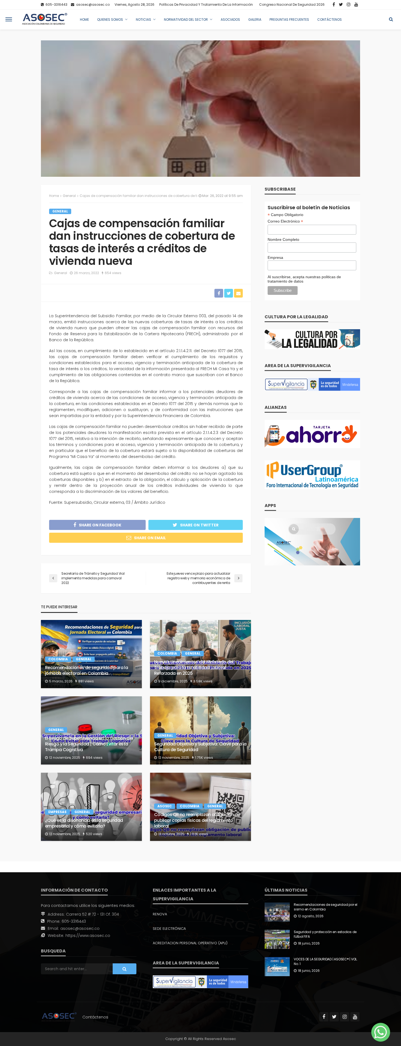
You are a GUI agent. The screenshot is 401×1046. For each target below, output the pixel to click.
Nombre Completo (283, 239)
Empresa (275, 257)
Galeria (254, 19)
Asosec (164, 806)
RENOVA (160, 914)
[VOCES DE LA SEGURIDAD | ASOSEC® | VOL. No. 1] (277, 966)
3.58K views (203, 681)
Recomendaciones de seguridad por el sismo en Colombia (325, 907)
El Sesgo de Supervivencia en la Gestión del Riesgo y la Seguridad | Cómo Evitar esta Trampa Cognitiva (89, 744)
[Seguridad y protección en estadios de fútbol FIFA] (277, 939)
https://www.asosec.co (87, 935)
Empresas (57, 812)
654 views (113, 273)
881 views (86, 681)
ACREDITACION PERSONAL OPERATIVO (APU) (190, 943)
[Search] (391, 19)
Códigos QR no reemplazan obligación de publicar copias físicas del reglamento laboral (197, 820)
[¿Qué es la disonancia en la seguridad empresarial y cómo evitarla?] (91, 807)
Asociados (230, 19)
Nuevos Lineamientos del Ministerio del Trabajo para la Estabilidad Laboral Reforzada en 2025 (193, 667)
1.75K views (204, 757)
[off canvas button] (8, 19)
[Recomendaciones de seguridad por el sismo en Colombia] (277, 912)
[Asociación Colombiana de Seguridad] (45, 19)
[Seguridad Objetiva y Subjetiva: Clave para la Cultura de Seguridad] (200, 730)
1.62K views (199, 834)
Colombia (58, 659)
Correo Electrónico (285, 221)
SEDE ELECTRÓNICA (169, 928)
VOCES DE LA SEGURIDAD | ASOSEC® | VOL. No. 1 (326, 961)
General (60, 211)
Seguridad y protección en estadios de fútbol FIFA (325, 934)
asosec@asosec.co (80, 928)
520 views (94, 834)
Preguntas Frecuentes (289, 19)
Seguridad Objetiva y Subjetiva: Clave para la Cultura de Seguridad (200, 747)
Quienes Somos (110, 19)
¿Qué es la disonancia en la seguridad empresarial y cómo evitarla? (84, 823)
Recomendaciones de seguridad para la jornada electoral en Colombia (86, 670)
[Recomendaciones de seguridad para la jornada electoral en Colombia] (91, 654)
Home (84, 19)
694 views (94, 757)
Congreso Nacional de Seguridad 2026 (292, 4)
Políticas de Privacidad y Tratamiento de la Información (206, 4)
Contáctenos (329, 19)
